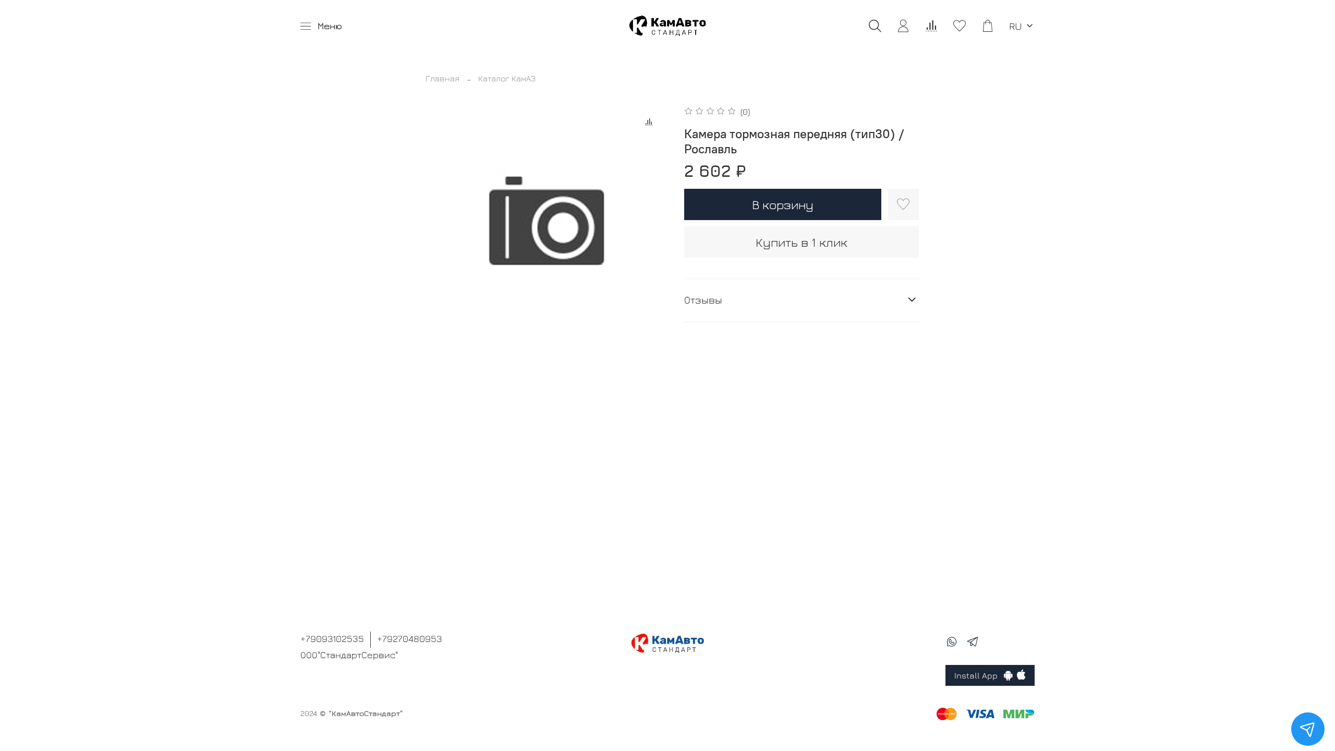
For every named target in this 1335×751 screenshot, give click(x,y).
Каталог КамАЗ (507, 78)
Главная (442, 78)
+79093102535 (332, 638)
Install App (979, 675)
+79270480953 (409, 638)
